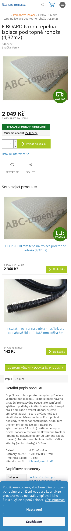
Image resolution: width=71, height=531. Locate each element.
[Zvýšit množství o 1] (15, 142)
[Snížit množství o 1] (15, 146)
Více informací (55, 500)
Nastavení (34, 509)
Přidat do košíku (36, 144)
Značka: (10, 47)
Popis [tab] (8, 379)
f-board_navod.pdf (41, 461)
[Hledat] (42, 5)
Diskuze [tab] (19, 379)
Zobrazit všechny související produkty (35, 367)
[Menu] (62, 5)
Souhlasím (34, 522)
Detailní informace (13, 154)
